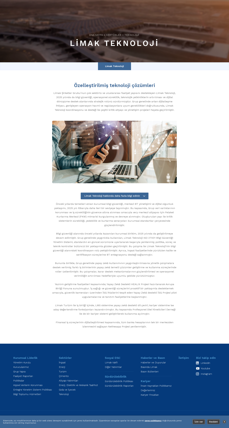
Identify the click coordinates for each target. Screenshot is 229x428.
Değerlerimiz (148, 390)
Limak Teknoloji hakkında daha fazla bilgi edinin (112, 195)
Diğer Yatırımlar (113, 367)
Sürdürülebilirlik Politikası (119, 381)
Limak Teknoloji (114, 66)
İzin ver (199, 421)
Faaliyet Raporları (23, 376)
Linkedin (205, 362)
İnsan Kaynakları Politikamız (156, 385)
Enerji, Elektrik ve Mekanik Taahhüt (78, 385)
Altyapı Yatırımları (68, 380)
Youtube (205, 368)
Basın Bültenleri (149, 371)
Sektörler (113, 34)
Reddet (213, 421)
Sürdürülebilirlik (115, 376)
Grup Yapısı (19, 371)
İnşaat (62, 362)
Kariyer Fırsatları (150, 394)
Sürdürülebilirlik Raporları (119, 385)
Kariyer (145, 381)
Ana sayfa (96, 34)
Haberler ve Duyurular (153, 362)
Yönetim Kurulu (22, 362)
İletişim (184, 357)
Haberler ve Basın (153, 357)
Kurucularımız (21, 367)
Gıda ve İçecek (67, 389)
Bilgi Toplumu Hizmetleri (27, 394)
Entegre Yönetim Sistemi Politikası (32, 389)
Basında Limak (149, 367)
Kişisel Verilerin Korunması (28, 385)
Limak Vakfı (111, 362)
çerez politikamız (153, 421)
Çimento (64, 376)
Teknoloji (131, 34)
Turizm (63, 371)
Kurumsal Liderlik (25, 357)
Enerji (62, 367)
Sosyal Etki (112, 357)
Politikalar (18, 380)
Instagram (206, 373)
